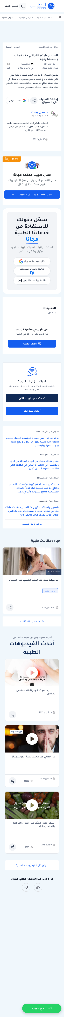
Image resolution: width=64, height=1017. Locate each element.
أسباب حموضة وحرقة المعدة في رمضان (35, 692)
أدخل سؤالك (32, 411)
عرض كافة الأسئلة (32, 524)
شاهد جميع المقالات (32, 621)
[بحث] (22, 6)
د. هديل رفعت (39, 112)
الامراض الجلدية (26, 17)
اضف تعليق (30, 344)
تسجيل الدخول (10, 6)
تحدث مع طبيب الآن (32, 398)
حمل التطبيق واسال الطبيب (35, 194)
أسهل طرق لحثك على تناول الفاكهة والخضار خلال (34, 824)
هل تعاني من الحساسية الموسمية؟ (33, 757)
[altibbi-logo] (42, 6)
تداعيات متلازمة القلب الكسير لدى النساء (33, 580)
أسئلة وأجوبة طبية (45, 17)
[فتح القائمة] (58, 6)
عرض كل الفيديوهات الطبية (32, 865)
